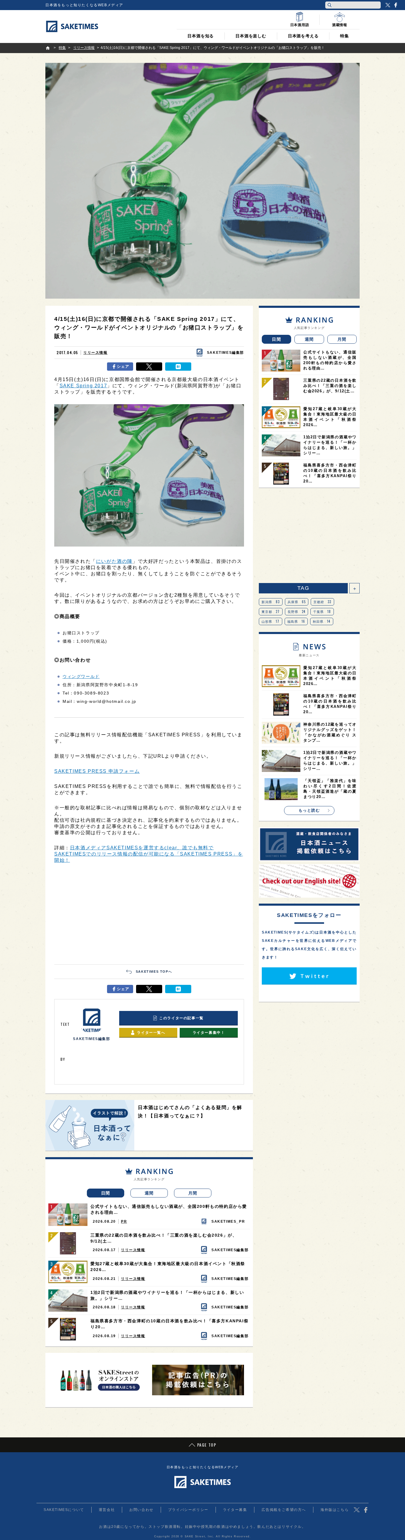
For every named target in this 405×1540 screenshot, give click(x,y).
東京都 (271, 611)
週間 (149, 1193)
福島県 (296, 621)
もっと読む (309, 810)
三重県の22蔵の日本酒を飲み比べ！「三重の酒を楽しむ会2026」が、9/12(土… (163, 1238)
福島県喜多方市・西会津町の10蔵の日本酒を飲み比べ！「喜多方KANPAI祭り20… (169, 1323)
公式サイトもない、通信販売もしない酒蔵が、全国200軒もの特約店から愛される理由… (168, 1209)
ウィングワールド (81, 676)
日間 (105, 1193)
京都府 (322, 601)
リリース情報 (95, 353)
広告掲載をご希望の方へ (284, 1510)
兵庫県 (297, 601)
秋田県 (322, 621)
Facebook (395, 5)
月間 (192, 1193)
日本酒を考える (303, 36)
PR (124, 1221)
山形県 (271, 621)
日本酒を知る (200, 36)
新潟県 (271, 601)
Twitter (387, 5)
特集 (344, 36)
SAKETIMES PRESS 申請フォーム (97, 771)
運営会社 (107, 1510)
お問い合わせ (141, 1510)
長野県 (297, 611)
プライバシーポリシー (188, 1510)
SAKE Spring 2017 (83, 385)
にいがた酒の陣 (114, 561)
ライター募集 (235, 1510)
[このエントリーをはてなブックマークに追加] (178, 366)
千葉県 (322, 611)
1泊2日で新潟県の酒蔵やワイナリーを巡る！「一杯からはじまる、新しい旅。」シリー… (167, 1295)
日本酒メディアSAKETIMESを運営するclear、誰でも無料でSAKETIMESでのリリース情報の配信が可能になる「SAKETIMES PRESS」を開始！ (148, 854)
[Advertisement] (149, 913)
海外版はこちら (335, 1510)
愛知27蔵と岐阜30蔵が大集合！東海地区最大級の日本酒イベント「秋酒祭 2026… (167, 1266)
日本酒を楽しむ (250, 36)
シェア (123, 366)
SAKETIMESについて (64, 1510)
